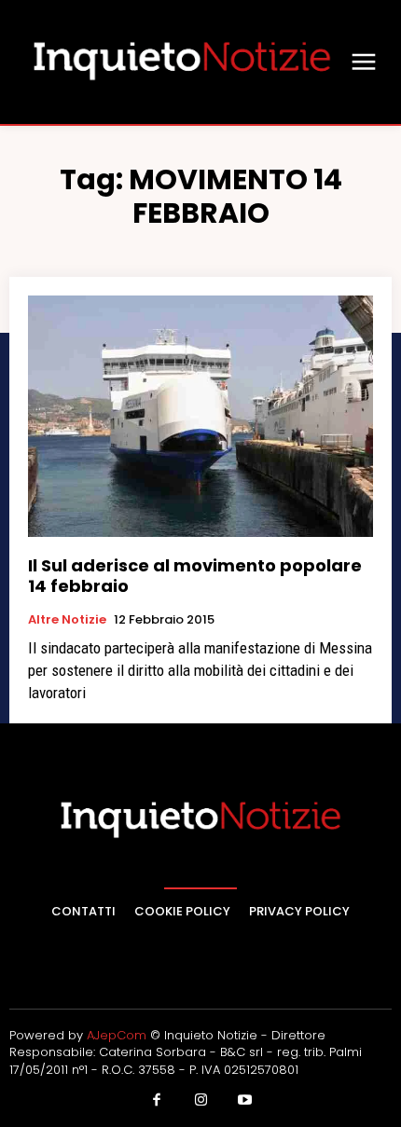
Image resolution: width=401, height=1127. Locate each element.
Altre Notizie (67, 619)
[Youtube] (245, 1101)
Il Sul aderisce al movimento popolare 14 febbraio (195, 576)
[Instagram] (200, 1101)
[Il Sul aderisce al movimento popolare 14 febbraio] (200, 416)
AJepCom (116, 1035)
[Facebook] (156, 1101)
